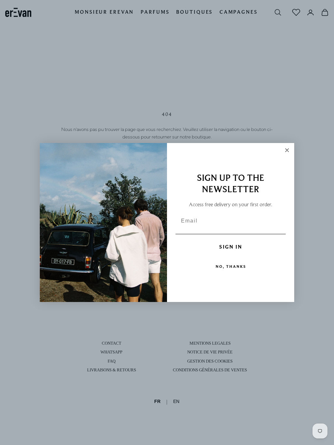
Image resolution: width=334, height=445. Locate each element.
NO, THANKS (231, 266)
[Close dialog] (287, 150)
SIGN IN (230, 247)
